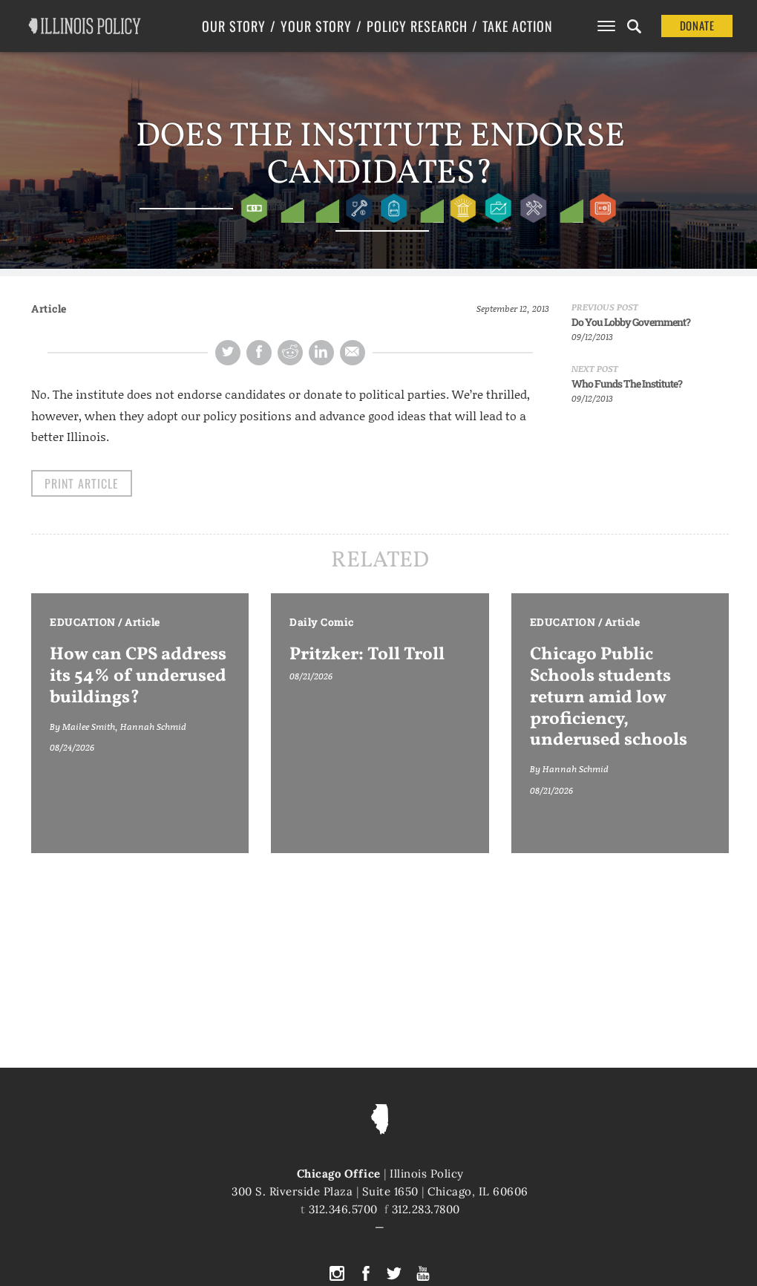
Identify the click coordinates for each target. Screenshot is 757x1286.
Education (83, 622)
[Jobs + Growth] (498, 208)
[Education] (393, 208)
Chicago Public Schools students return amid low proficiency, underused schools (608, 697)
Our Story (234, 26)
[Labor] (533, 208)
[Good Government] (463, 208)
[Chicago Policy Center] (324, 208)
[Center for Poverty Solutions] (289, 208)
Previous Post (604, 307)
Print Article (82, 483)
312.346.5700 (343, 1209)
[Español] (428, 208)
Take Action (517, 26)
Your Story (316, 26)
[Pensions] (603, 208)
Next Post (594, 368)
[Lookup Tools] (568, 208)
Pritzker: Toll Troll (367, 655)
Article (49, 308)
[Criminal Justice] (359, 208)
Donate (697, 25)
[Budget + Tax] (254, 208)
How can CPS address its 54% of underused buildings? (138, 676)
